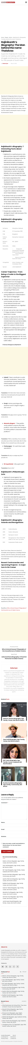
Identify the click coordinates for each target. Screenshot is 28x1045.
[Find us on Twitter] (17, 966)
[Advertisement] (14, 22)
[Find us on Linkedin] (10, 966)
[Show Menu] (26, 2)
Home (2, 37)
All (20, 971)
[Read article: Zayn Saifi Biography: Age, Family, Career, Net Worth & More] (14, 732)
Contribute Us (4, 1037)
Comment (4, 802)
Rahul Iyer (5, 63)
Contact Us (13, 1038)
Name (3, 822)
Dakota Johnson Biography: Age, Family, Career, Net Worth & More (13, 719)
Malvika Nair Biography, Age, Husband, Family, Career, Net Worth (14, 1017)
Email (2, 829)
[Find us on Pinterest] (6, 966)
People (6, 37)
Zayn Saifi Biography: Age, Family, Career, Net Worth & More (14, 740)
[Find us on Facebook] (13, 966)
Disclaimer (13, 1037)
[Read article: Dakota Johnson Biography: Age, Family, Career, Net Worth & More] (14, 711)
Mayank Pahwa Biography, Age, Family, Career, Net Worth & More (12, 1010)
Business (24, 1001)
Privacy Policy (4, 1038)
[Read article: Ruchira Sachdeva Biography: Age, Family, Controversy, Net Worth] (14, 776)
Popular (24, 971)
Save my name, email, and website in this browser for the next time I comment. (14, 845)
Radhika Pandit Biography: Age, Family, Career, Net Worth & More (12, 996)
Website (3, 836)
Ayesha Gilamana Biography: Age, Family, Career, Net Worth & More (13, 992)
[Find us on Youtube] (2, 966)
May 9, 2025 (14, 63)
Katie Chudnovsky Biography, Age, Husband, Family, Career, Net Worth (14, 1021)
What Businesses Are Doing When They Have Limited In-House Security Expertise (14, 1006)
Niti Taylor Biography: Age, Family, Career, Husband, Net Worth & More (12, 762)
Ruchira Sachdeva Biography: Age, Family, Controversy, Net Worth (12, 784)
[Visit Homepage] (8, 2)
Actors (10, 37)
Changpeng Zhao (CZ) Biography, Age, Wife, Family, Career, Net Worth (14, 1025)
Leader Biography (5, 1035)
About (14, 1035)
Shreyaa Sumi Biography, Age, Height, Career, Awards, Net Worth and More (12, 1013)
